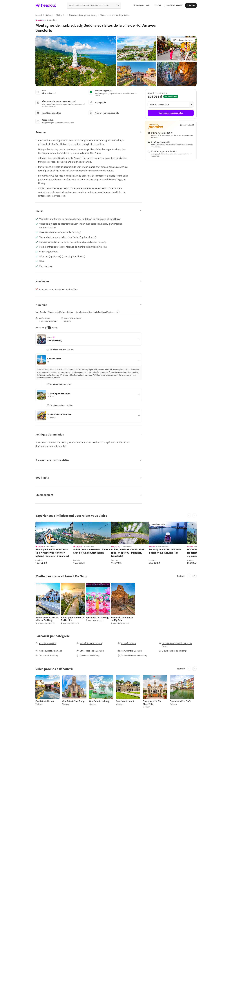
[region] (54, 533)
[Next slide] (117, 311)
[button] (75, 61)
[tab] (54, 312)
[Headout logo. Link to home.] (45, 5)
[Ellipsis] (65, 16)
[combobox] (94, 5)
